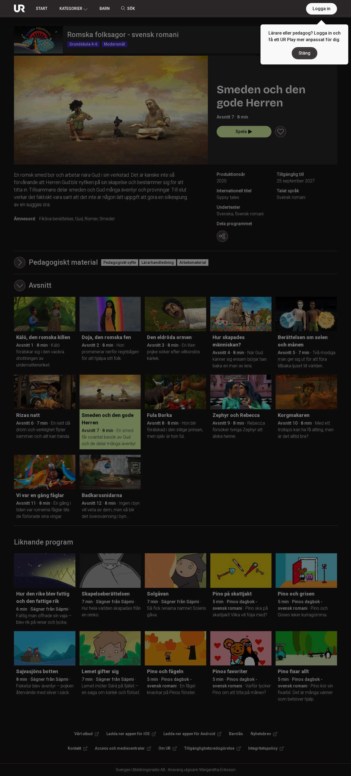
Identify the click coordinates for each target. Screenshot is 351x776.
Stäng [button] (304, 53)
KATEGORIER (71, 8)
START (41, 8)
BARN (105, 8)
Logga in (321, 8)
